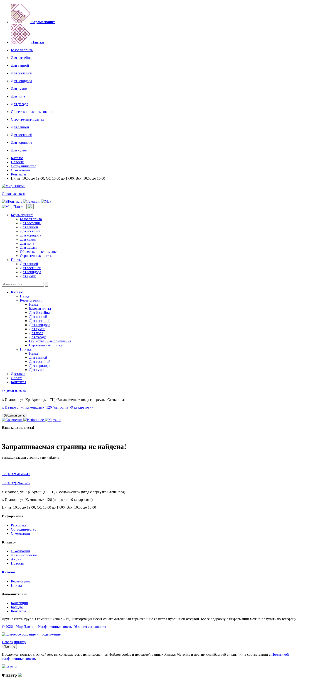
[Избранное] (34, 420)
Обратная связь (13, 194)
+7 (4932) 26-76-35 (14, 390)
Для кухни (19, 88)
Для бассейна (21, 58)
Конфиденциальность (55, 626)
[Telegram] (32, 201)
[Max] (46, 201)
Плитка (16, 260)
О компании (20, 170)
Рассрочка (19, 525)
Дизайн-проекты (24, 555)
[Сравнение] (12, 420)
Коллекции (19, 603)
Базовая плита (22, 50)
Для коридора (21, 81)
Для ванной (20, 65)
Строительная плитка (27, 119)
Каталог (17, 158)
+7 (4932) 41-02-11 (16, 474)
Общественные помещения (32, 112)
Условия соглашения (90, 626)
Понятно (9, 646)
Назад (24, 296)
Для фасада (19, 104)
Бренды (17, 607)
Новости (17, 162)
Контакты (18, 174)
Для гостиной (21, 73)
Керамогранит (22, 215)
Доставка (18, 374)
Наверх (7, 642)
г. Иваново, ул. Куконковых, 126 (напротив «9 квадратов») (47, 407)
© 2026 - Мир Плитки (19, 626)
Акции (16, 559)
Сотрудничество (23, 166)
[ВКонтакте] (12, 201)
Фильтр (20, 642)
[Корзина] (53, 420)
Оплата (16, 378)
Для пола (18, 96)
